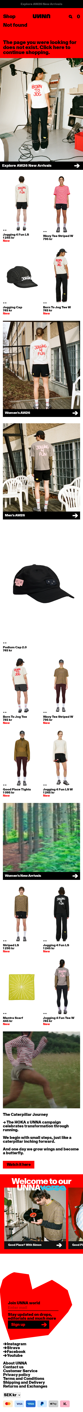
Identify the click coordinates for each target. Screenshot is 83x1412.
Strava (13, 1348)
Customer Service (20, 1371)
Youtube (15, 1355)
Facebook (16, 1351)
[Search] (71, 16)
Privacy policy (16, 1375)
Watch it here (18, 1164)
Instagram (16, 1344)
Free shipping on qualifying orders (41, 4)
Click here (52, 47)
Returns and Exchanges (25, 1386)
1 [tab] (4, 230)
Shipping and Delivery (24, 1382)
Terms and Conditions (23, 1378)
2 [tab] (6, 230)
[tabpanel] (21, 203)
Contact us (13, 1367)
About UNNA (15, 1363)
